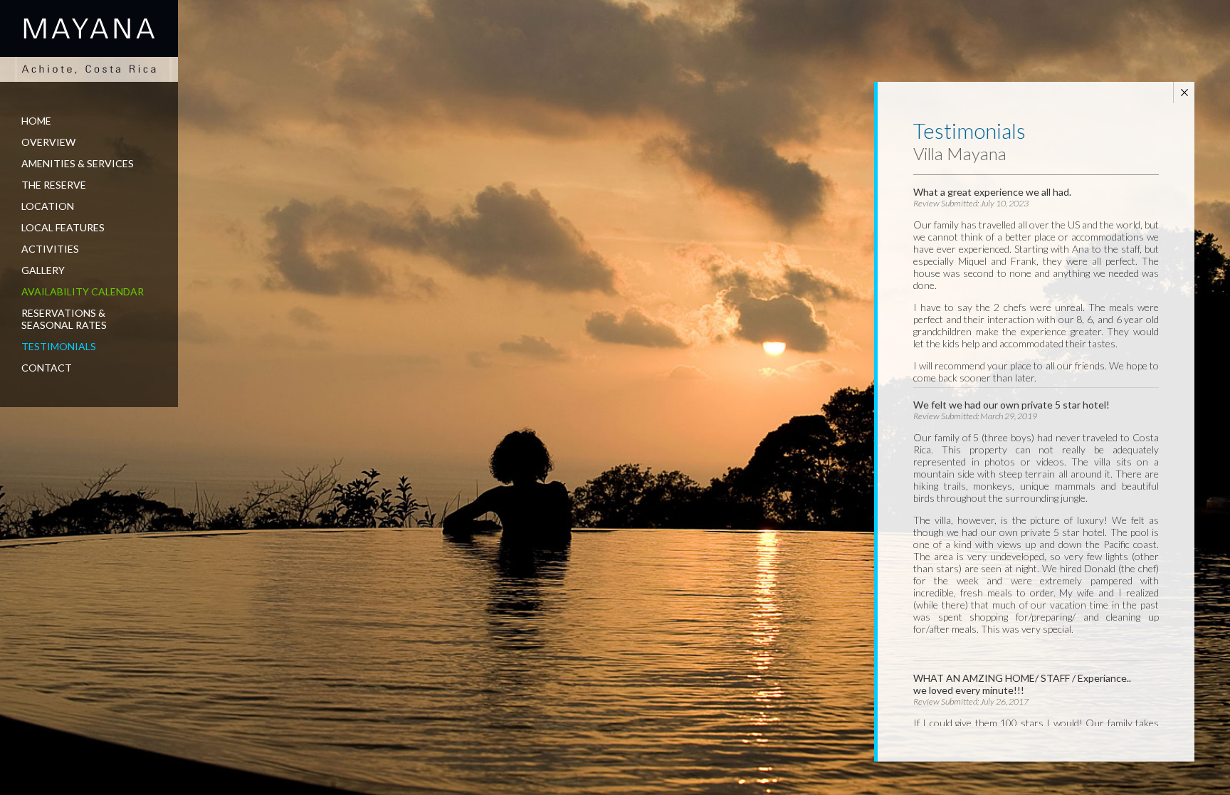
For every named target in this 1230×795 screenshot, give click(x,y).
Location (47, 206)
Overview (48, 142)
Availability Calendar (82, 291)
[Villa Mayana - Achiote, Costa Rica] (89, 41)
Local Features (63, 227)
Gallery (43, 270)
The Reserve (53, 185)
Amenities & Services (77, 163)
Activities (50, 249)
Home (36, 121)
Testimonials (58, 346)
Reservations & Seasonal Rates (64, 319)
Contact (46, 368)
